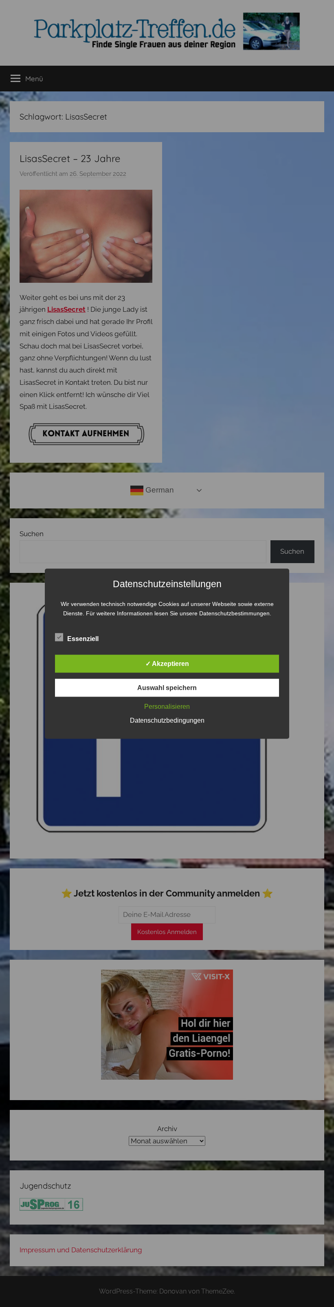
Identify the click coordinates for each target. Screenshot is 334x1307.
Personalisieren (167, 706)
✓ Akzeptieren (167, 663)
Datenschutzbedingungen (167, 720)
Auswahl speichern (167, 687)
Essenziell (83, 638)
